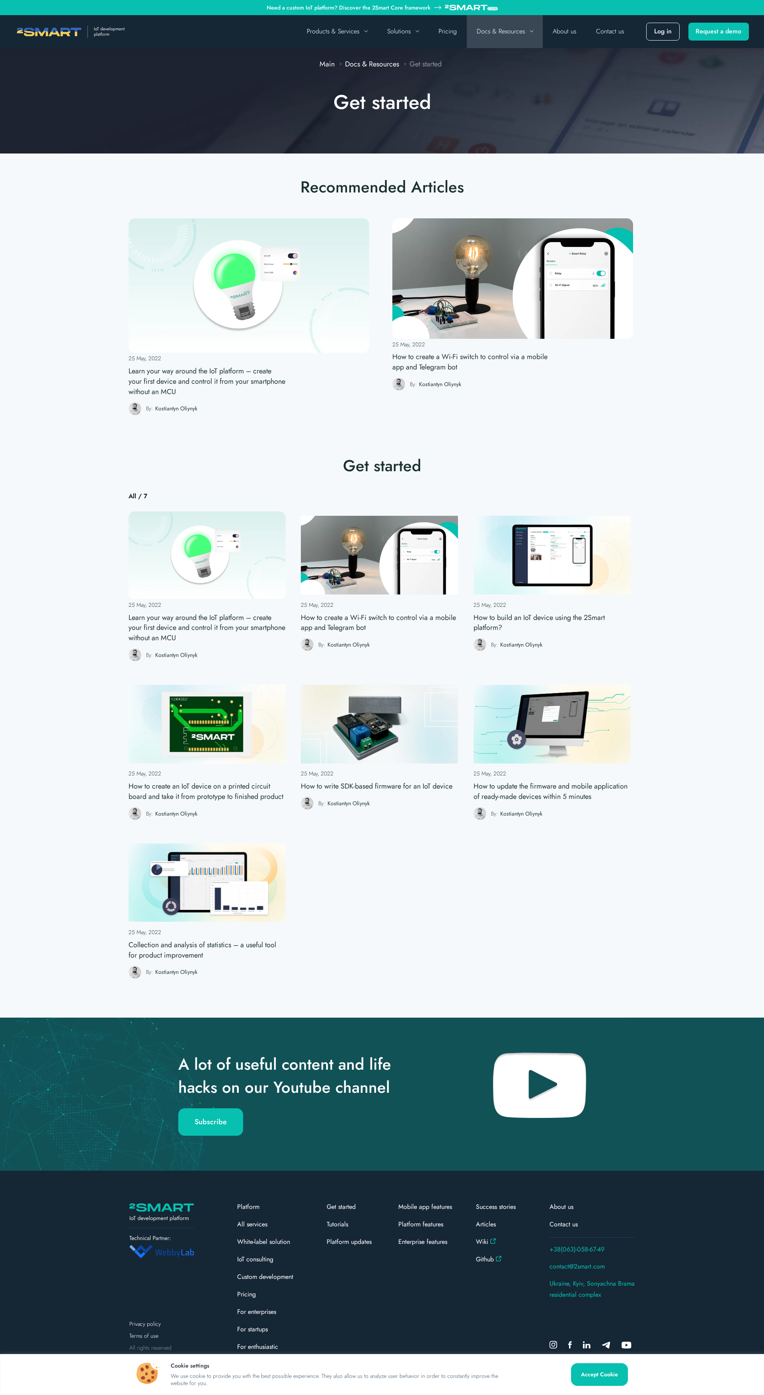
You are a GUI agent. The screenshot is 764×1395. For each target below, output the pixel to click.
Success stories (496, 1206)
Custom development (265, 1276)
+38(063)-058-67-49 (577, 1249)
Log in (663, 31)
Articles (486, 1224)
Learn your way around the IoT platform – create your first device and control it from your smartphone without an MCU (207, 381)
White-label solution (263, 1241)
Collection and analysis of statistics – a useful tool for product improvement (202, 950)
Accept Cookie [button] (599, 1374)
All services (252, 1224)
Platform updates (349, 1241)
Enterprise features (422, 1241)
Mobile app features (425, 1206)
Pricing (448, 31)
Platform (248, 1206)
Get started (341, 1206)
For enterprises (256, 1311)
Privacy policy (145, 1324)
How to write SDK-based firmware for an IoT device (376, 786)
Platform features (420, 1224)
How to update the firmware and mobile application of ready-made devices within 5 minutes (551, 791)
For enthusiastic (257, 1346)
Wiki (482, 1241)
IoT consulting (255, 1259)
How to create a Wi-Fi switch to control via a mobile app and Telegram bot (470, 362)
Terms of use (143, 1336)
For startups (252, 1329)
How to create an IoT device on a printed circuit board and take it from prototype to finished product (206, 791)
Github (485, 1259)
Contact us (610, 31)
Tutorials (337, 1224)
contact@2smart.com (577, 1266)
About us (564, 31)
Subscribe (211, 1122)
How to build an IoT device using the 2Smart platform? (539, 623)
